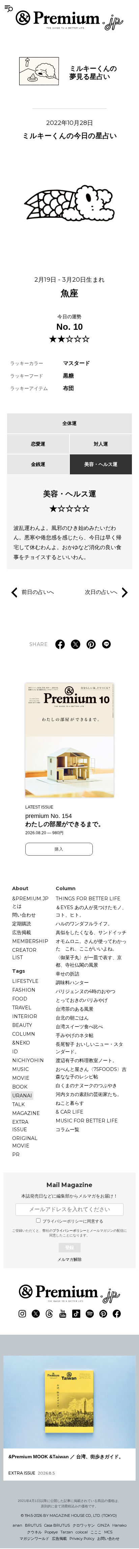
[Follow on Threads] (49, 1313)
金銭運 (38, 464)
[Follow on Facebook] (116, 1313)
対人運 (101, 444)
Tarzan (66, 1532)
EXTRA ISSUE (20, 1126)
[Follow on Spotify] (89, 1313)
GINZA (104, 1525)
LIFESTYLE (25, 981)
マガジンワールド (34, 1538)
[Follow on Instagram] (22, 1313)
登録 (69, 1247)
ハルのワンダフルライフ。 (84, 924)
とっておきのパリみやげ (82, 1000)
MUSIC (20, 1069)
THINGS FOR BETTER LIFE (88, 899)
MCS (108, 1532)
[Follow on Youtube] (63, 1313)
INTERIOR (24, 1016)
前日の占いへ (38, 592)
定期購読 (21, 924)
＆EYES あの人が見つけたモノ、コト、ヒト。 (91, 911)
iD (15, 1052)
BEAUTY (22, 1025)
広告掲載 (21, 932)
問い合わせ (24, 915)
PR (16, 1155)
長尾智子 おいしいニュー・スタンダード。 (89, 1048)
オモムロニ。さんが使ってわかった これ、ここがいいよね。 (91, 945)
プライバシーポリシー (69, 1230)
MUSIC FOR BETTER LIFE (87, 1121)
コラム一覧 (67, 1129)
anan (17, 1525)
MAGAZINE (26, 1113)
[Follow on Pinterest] (103, 1313)
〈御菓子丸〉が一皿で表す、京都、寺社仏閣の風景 (89, 961)
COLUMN (23, 1034)
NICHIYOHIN (28, 1060)
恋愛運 (38, 444)
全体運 (69, 423)
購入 (59, 849)
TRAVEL (21, 1008)
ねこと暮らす (70, 1103)
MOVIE (20, 1078)
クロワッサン (84, 1525)
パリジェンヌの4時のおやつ (85, 991)
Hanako (119, 1525)
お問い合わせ (108, 1538)
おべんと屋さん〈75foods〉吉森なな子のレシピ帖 (91, 1073)
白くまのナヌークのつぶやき (86, 1085)
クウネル (34, 1532)
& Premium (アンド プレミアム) (69, 20)
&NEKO (21, 1043)
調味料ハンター (72, 983)
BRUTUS (33, 1525)
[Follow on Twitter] (36, 1313)
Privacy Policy (82, 1538)
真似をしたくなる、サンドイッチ (91, 932)
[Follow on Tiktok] (76, 1313)
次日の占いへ (101, 592)
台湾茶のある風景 (74, 1009)
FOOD (19, 999)
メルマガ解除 (69, 1259)
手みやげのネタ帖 (74, 1035)
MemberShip (30, 941)
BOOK (19, 1087)
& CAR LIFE (69, 1112)
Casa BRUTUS (57, 1525)
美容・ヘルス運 (100, 464)
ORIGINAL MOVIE (24, 1142)
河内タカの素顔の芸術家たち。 (89, 1094)
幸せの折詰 (67, 974)
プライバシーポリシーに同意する (73, 1221)
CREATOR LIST (24, 954)
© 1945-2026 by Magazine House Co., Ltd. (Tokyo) (69, 1515)
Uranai (22, 1096)
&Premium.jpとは (30, 902)
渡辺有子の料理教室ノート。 (86, 1060)
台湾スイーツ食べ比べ (79, 1027)
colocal (82, 1532)
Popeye (51, 1532)
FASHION (23, 990)
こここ (96, 1532)
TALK (18, 1104)
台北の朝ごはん (72, 1018)
